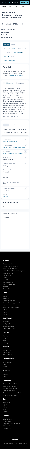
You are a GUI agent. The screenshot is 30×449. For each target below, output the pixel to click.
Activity (5, 310)
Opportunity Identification (11, 384)
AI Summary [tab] (10, 83)
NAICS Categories (8, 273)
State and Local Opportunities (12, 303)
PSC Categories (7, 275)
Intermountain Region (10, 141)
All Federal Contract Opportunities (14, 7)
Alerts (4, 340)
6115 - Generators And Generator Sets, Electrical (15, 153)
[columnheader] (23, 129)
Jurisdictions (6, 280)
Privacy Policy (7, 426)
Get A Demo (6, 402)
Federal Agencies (8, 264)
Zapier (5, 364)
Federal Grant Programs (10, 268)
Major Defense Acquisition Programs (14, 271)
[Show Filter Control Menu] (25, 139)
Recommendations (8, 326)
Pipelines (5, 336)
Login (4, 376)
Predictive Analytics (9, 328)
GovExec (19, 443)
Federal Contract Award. (15, 75)
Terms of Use (7, 428)
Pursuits (5, 338)
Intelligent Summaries (9, 324)
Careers (5, 411)
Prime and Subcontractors (11, 307)
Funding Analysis (8, 352)
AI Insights (6, 321)
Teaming (5, 343)
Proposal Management (10, 388)
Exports (5, 314)
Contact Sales (7, 421)
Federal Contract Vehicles (10, 266)
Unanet (5, 367)
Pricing (5, 407)
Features (5, 374)
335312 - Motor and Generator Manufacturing (15, 147)
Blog (4, 409)
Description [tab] (20, 83)
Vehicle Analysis (7, 354)
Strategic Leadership (9, 391)
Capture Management (9, 386)
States (5, 277)
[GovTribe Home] (11, 2)
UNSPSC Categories (9, 284)
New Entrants (7, 350)
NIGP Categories (8, 282)
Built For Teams (7, 362)
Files (4, 305)
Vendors (5, 287)
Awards (5, 296)
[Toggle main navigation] (2, 2)
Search (5, 312)
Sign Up (5, 405)
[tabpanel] (15, 102)
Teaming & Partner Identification (13, 393)
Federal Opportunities (9, 301)
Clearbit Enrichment (9, 289)
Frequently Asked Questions (11, 424)
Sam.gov (5, 196)
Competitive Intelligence (10, 395)
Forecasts (6, 298)
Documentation (7, 419)
